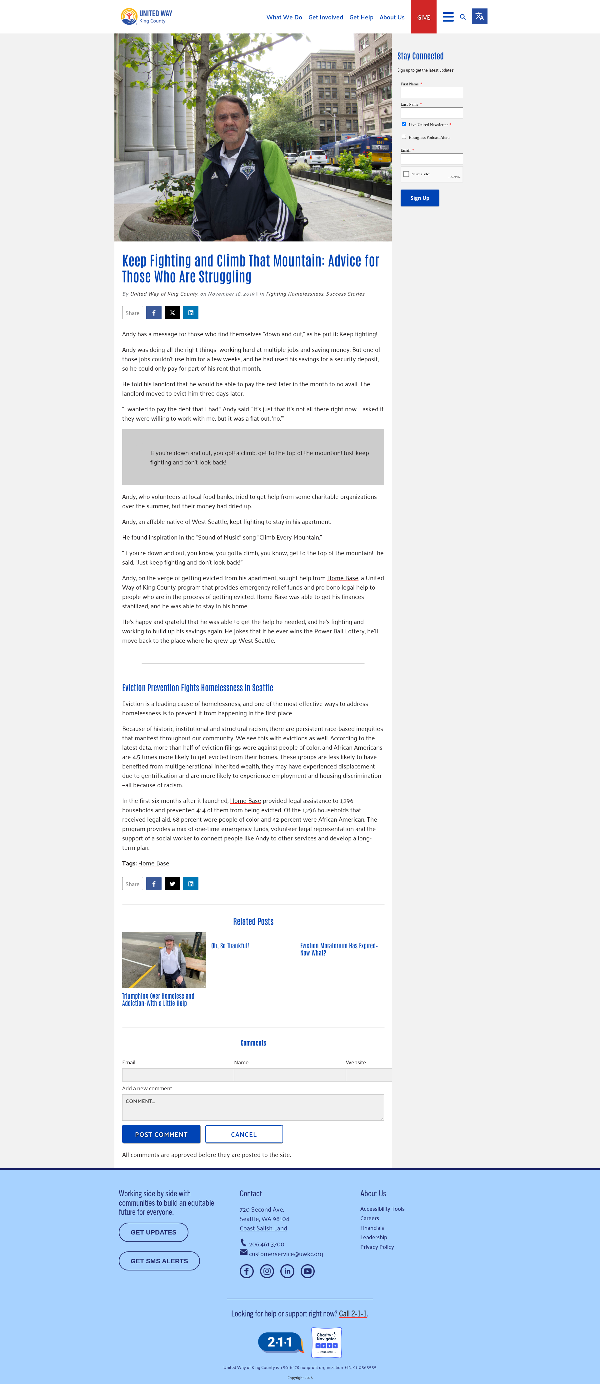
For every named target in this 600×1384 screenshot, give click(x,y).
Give (423, 17)
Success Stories (345, 293)
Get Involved (325, 17)
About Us (392, 17)
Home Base (342, 577)
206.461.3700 (266, 1243)
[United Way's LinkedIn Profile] (287, 1271)
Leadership (373, 1237)
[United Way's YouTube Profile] (308, 1271)
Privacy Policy (377, 1246)
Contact (251, 1193)
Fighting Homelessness (294, 293)
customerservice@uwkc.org (286, 1253)
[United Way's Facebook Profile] (247, 1271)
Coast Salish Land (263, 1227)
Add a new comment (147, 1089)
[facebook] (155, 312)
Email (128, 1063)
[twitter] (174, 312)
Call (353, 1313)
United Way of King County (164, 293)
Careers (369, 1218)
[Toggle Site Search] (466, 16)
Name (241, 1063)
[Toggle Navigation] (448, 17)
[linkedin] (192, 312)
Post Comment (161, 1134)
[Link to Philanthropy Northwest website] (281, 1343)
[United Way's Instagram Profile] (267, 1271)
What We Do (284, 17)
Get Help (361, 17)
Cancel (244, 1134)
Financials (372, 1227)
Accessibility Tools (382, 1208)
